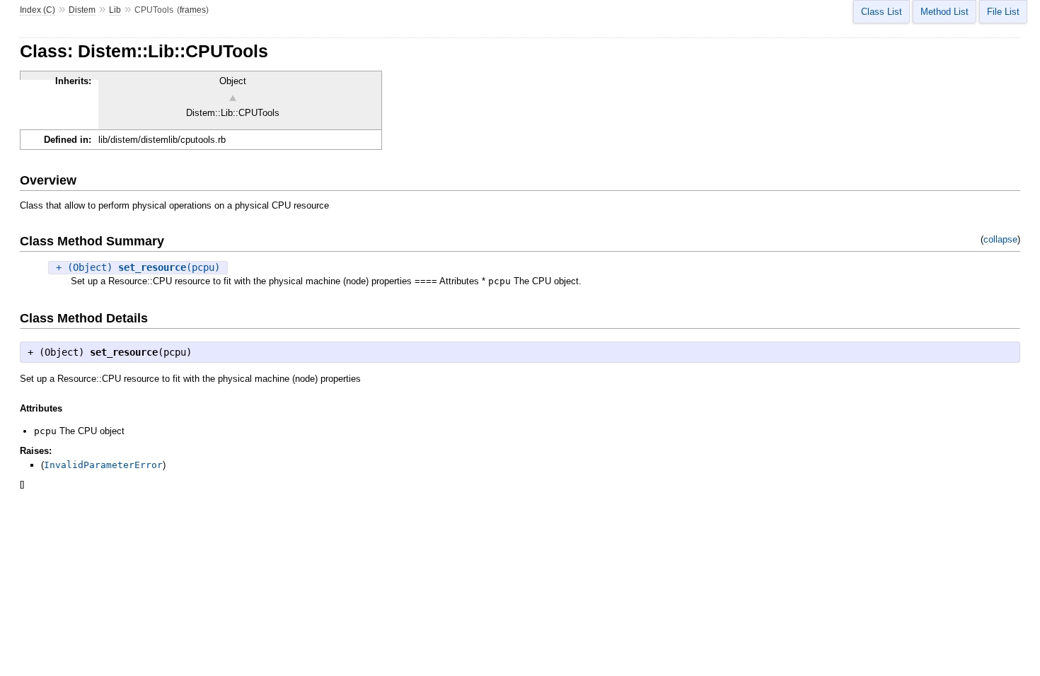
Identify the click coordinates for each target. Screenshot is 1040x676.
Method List (944, 11)
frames (193, 10)
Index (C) (37, 10)
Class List (881, 11)
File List (1003, 11)
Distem (82, 10)
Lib (115, 10)
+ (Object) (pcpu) (138, 267)
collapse (1000, 239)
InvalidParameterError (103, 465)
